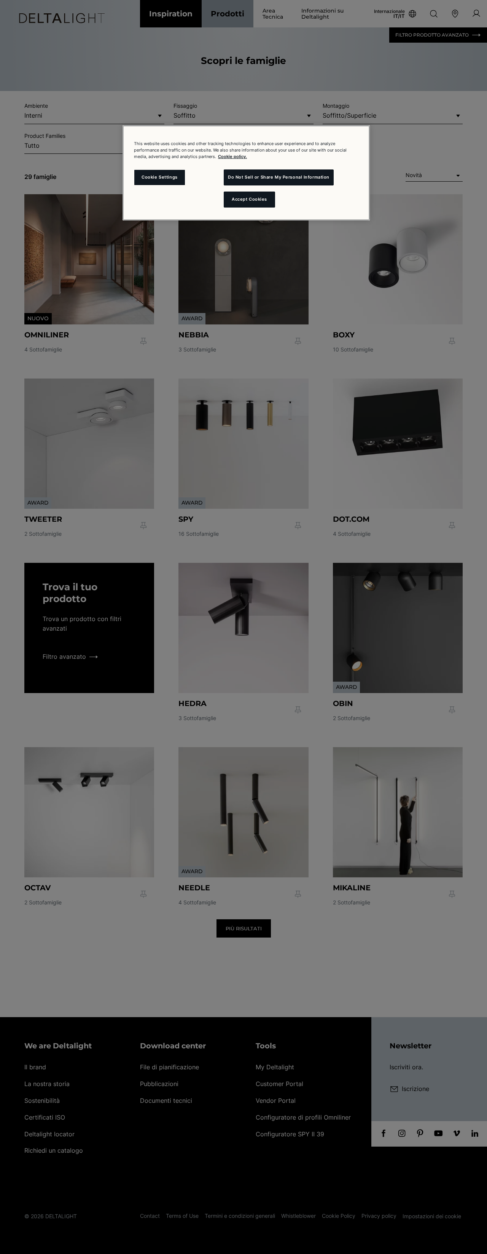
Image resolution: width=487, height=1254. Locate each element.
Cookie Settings (160, 177)
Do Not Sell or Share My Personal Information (278, 177)
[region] (246, 172)
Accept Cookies (249, 199)
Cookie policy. (232, 156)
